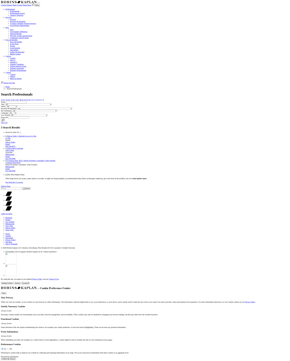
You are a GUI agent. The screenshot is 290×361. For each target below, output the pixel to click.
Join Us (12, 60)
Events (12, 46)
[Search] (33, 5)
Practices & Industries (17, 21)
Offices (12, 77)
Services (8, 17)
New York (9, 226)
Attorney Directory (17, 15)
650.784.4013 (10, 146)
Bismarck (8, 218)
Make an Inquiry (16, 79)
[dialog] (145, 281)
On (5, 349)
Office (3, 106)
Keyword (4, 117)
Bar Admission (6, 111)
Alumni (8, 236)
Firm (7, 28)
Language (4, 113)
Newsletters (14, 50)
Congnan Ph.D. (13, 163)
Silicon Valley (10, 142)
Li (7, 138)
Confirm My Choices (8, 359)
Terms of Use (54, 279)
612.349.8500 (10, 171)
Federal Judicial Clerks (18, 66)
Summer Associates (17, 68)
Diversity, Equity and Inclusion (21, 36)
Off (10, 349)
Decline (17, 283)
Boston (8, 220)
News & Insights (11, 40)
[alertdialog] (145, 323)
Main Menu (27, 5)
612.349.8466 (10, 159)
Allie (9, 150)
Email (7, 144)
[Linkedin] (8, 205)
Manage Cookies (7, 283)
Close (4, 293)
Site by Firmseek (11, 244)
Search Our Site (9, 83)
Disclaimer (9, 238)
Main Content (18, 5)
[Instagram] (8, 210)
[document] (145, 323)
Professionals (10, 9)
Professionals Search (17, 13)
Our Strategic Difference (19, 32)
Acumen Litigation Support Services (23, 23)
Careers (8, 56)
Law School (5, 115)
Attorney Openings (17, 64)
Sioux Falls (9, 230)
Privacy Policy (10, 240)
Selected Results (16, 34)
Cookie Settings (6, 5)
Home (7, 87)
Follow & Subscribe (17, 52)
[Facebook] (8, 200)
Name (3, 102)
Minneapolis (9, 154)
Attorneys (13, 62)
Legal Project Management (19, 26)
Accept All (25, 283)
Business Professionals (18, 70)
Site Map (8, 242)
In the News (14, 44)
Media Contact (15, 54)
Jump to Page (6, 186)
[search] (3, 120)
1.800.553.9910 (6, 214)
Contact (8, 72)
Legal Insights (15, 48)
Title (2, 104)
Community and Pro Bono (19, 38)
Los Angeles (9, 222)
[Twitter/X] (8, 195)
